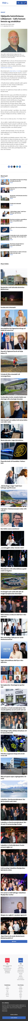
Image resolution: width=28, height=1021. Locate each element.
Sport (7, 990)
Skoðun (7, 993)
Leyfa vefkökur (14, 1017)
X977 (21, 997)
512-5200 (21, 965)
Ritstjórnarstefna (21, 970)
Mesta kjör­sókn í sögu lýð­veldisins (12, 440)
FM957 (20, 996)
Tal (20, 999)
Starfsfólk (20, 973)
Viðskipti (7, 988)
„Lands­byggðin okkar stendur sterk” (12, 548)
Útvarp (7, 996)
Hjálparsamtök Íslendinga (6, 67)
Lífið (7, 991)
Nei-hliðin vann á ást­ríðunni (10, 529)
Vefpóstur (20, 976)
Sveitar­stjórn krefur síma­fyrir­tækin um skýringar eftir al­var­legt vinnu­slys (18, 237)
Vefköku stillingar (14, 1014)
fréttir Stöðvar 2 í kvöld (15, 71)
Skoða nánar (4, 1010)
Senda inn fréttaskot (20, 979)
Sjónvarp (7, 994)
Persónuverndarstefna (7, 968)
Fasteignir (20, 988)
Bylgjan (20, 994)
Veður (21, 993)
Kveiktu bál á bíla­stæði (15, 203)
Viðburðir (20, 991)
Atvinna (20, 990)
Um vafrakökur (20, 978)
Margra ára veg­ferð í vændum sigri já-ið (13, 915)
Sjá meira (14, 941)
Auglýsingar (21, 967)
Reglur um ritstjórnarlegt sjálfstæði (7, 966)
